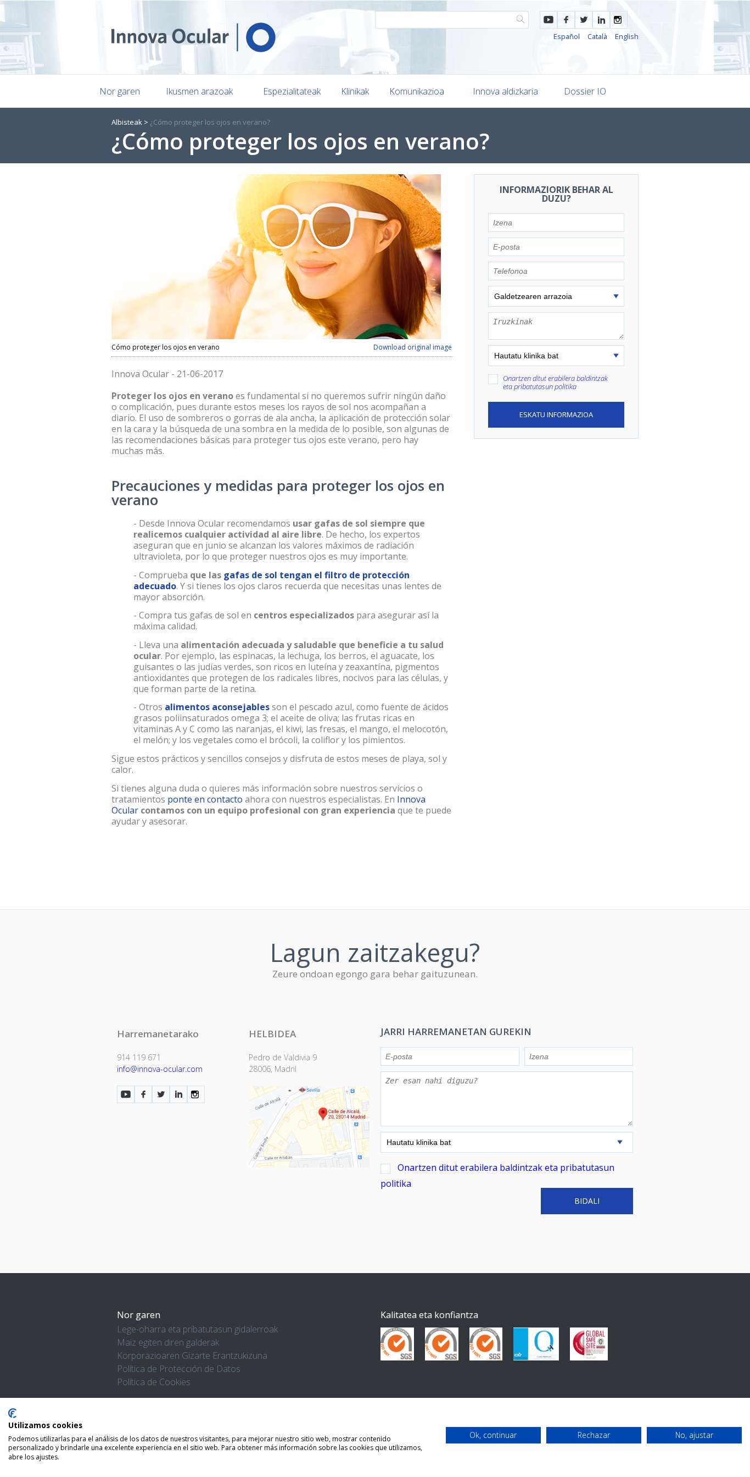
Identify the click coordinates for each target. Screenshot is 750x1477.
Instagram (619, 20)
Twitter (583, 20)
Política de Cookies (154, 1382)
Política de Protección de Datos (178, 1369)
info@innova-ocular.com (160, 1069)
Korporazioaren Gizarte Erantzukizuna (192, 1355)
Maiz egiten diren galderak (168, 1342)
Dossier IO (585, 91)
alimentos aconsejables (217, 707)
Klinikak (355, 91)
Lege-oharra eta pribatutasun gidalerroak (197, 1329)
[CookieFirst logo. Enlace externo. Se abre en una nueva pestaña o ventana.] (12, 1413)
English (627, 36)
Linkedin (601, 20)
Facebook (566, 20)
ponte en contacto (205, 799)
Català (597, 36)
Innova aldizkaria (505, 91)
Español (566, 36)
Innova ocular (193, 37)
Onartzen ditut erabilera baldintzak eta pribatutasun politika (555, 382)
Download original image (412, 347)
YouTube (548, 20)
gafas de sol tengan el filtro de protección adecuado (271, 580)
